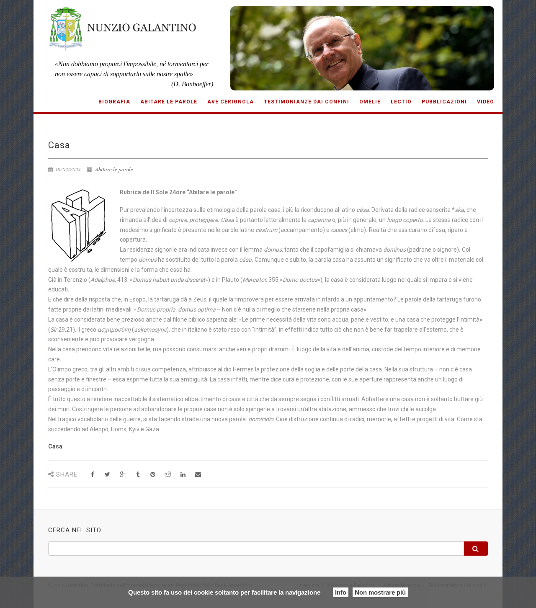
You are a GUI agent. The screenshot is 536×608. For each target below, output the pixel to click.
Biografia (114, 102)
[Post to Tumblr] (137, 474)
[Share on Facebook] (92, 474)
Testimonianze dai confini (306, 102)
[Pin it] (152, 474)
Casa (55, 446)
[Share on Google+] (122, 474)
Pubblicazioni (444, 102)
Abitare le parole (168, 102)
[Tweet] (107, 474)
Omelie (370, 102)
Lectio (401, 102)
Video (485, 102)
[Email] (198, 474)
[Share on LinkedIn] (183, 474)
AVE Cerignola (230, 102)
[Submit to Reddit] (167, 474)
